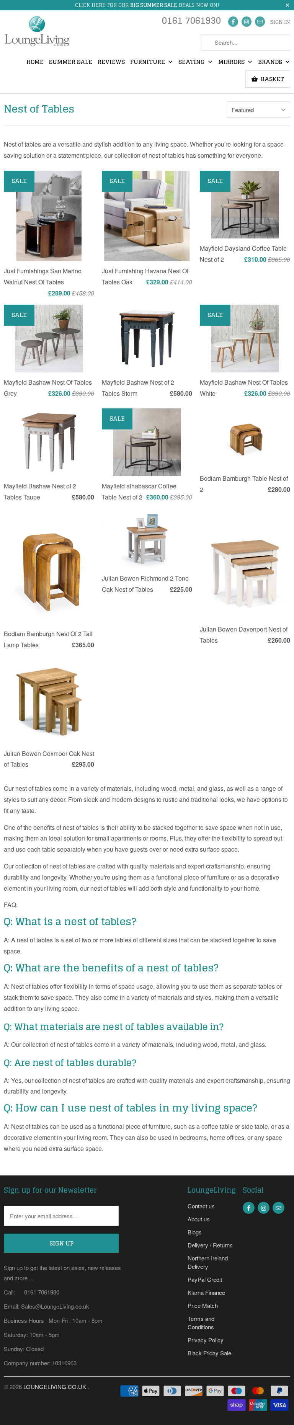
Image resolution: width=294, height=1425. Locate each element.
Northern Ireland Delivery (208, 1262)
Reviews (111, 62)
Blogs (195, 1232)
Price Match (203, 1305)
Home (35, 62)
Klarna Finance (206, 1292)
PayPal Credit (205, 1279)
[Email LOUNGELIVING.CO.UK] (260, 21)
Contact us (201, 1206)
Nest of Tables (39, 109)
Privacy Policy (206, 1340)
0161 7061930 (191, 22)
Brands (271, 62)
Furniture (148, 62)
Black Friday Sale (209, 1353)
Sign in (280, 22)
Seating (192, 62)
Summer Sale (70, 62)
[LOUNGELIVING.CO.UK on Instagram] (247, 21)
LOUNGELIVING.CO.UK (55, 1387)
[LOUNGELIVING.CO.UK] (37, 33)
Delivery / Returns (210, 1245)
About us (199, 1219)
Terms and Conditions (201, 1322)
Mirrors (232, 62)
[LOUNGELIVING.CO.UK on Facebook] (233, 21)
